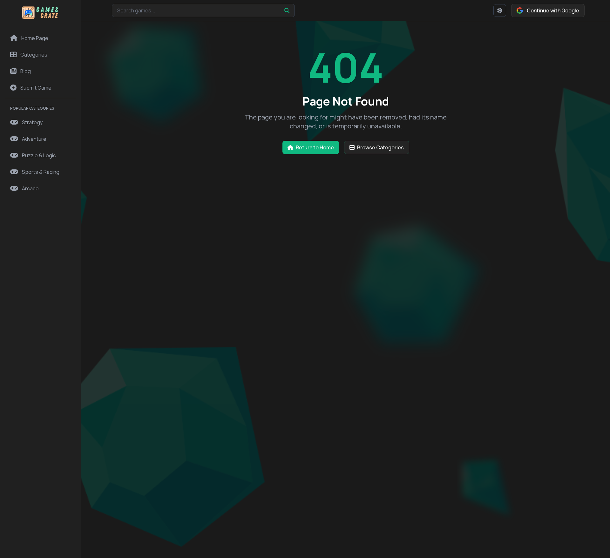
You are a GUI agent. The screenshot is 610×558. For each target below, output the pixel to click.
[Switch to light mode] (499, 10)
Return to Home (315, 147)
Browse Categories (380, 147)
